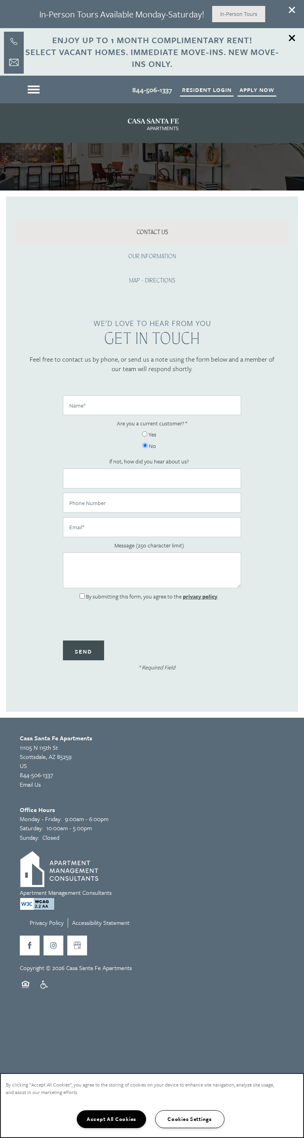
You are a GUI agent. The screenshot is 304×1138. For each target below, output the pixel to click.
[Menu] (34, 89)
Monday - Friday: (41, 818)
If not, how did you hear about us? (149, 461)
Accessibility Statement (100, 922)
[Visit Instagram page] (53, 945)
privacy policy (200, 596)
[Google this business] (77, 945)
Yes (151, 434)
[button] (292, 10)
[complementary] (272, 1067)
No (152, 446)
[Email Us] (14, 62)
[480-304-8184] (14, 41)
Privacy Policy (47, 922)
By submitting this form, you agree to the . (152, 596)
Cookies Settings (189, 1119)
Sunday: (29, 837)
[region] (152, 1105)
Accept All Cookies (111, 1119)
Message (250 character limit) (149, 545)
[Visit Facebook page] (30, 945)
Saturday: (31, 827)
